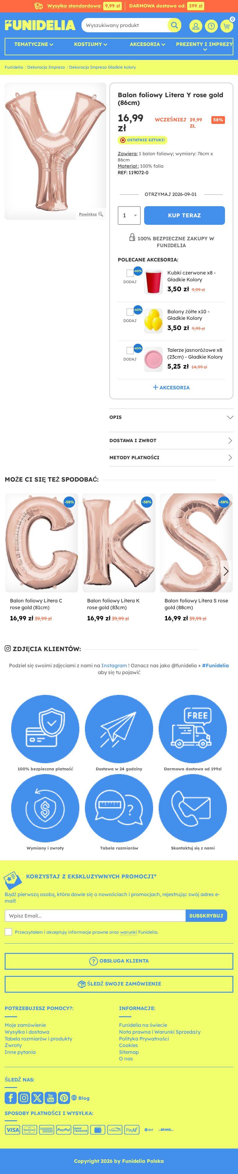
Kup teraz (184, 215)
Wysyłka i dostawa (27, 1032)
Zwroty (13, 1045)
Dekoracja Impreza (46, 67)
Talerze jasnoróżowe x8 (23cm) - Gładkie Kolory (195, 353)
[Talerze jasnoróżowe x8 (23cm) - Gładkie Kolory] (153, 359)
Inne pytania (20, 1052)
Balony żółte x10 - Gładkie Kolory (188, 314)
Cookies (128, 1045)
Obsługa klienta (123, 961)
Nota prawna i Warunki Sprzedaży (160, 1032)
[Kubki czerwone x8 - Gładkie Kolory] (153, 282)
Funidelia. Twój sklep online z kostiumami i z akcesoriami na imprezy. (40, 25)
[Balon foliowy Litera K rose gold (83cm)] (118, 543)
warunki (128, 932)
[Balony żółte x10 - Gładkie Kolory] (153, 320)
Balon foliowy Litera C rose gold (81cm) (36, 603)
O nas (126, 1058)
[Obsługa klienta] (211, 26)
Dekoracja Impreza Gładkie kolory (102, 67)
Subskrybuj (206, 916)
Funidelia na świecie (143, 1025)
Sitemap (129, 1052)
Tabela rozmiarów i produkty (38, 1039)
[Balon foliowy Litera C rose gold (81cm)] (41, 543)
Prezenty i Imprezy (204, 44)
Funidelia (14, 67)
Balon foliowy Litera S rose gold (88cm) (196, 603)
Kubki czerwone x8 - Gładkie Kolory (191, 276)
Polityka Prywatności (144, 1039)
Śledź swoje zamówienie (123, 984)
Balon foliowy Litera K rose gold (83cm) (113, 603)
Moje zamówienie (25, 1025)
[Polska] (11, 1098)
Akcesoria (145, 44)
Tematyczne (31, 44)
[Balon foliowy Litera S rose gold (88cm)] (196, 543)
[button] (226, 571)
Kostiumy (88, 44)
